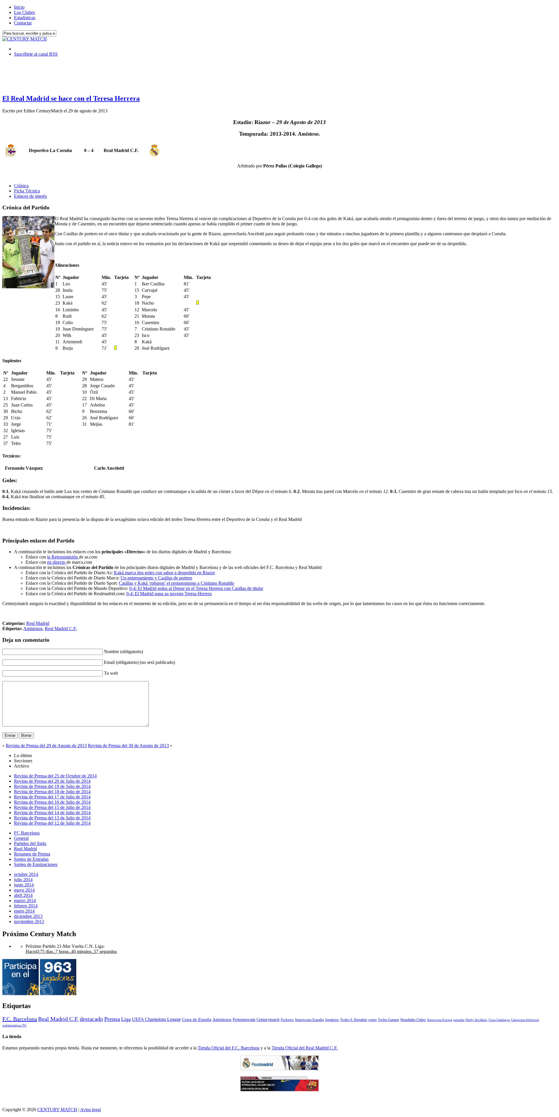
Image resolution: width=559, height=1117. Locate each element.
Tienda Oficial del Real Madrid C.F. (305, 1047)
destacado (91, 1019)
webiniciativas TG (14, 1025)
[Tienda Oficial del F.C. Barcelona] (279, 1089)
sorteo (372, 1020)
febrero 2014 (26, 905)
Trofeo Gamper (388, 1020)
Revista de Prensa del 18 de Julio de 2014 (52, 791)
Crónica (21, 185)
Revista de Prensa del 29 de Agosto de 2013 (46, 745)
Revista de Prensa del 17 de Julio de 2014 (52, 796)
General (21, 838)
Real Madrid (37, 623)
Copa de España (196, 1019)
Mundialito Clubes (413, 1020)
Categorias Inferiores (525, 1019)
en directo (56, 562)
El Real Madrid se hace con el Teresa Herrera (71, 98)
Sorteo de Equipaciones (35, 864)
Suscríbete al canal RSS (36, 54)
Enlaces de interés (30, 196)
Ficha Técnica (27, 190)
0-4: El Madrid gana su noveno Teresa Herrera (169, 593)
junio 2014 (24, 884)
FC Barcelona (27, 832)
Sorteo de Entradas (31, 859)
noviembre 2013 (29, 921)
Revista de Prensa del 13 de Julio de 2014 (52, 817)
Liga (126, 1019)
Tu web (111, 673)
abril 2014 (23, 895)
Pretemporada (244, 1019)
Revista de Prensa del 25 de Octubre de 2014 (55, 775)
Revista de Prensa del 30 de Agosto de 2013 (128, 745)
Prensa (112, 1019)
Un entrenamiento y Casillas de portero (156, 577)
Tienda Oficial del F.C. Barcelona (228, 1047)
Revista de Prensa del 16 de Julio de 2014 (52, 802)
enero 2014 (24, 911)
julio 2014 (23, 879)
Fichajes (287, 1019)
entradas (458, 1019)
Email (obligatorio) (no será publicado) (139, 662)
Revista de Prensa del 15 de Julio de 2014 (52, 807)
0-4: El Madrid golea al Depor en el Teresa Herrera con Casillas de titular (196, 588)
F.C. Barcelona (19, 1019)
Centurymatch (268, 1019)
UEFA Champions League (156, 1019)
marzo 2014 (25, 900)
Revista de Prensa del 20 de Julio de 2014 (52, 781)
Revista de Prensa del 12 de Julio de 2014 (52, 823)
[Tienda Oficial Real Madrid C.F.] (279, 1068)
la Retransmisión (63, 556)
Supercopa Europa (439, 1019)
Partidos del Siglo (30, 843)
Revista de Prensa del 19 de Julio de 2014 (52, 786)
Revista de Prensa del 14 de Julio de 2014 (52, 812)
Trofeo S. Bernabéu (353, 1020)
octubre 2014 (26, 874)
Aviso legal (90, 1109)
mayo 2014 (24, 890)
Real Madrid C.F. (61, 628)
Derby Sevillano (476, 1019)
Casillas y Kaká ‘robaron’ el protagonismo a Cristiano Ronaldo (176, 583)
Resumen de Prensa (32, 853)
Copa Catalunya (499, 1019)
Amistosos (33, 628)
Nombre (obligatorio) (123, 651)
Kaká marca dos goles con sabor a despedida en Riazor (164, 572)
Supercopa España (309, 1019)
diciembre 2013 (28, 916)
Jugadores (332, 1020)
